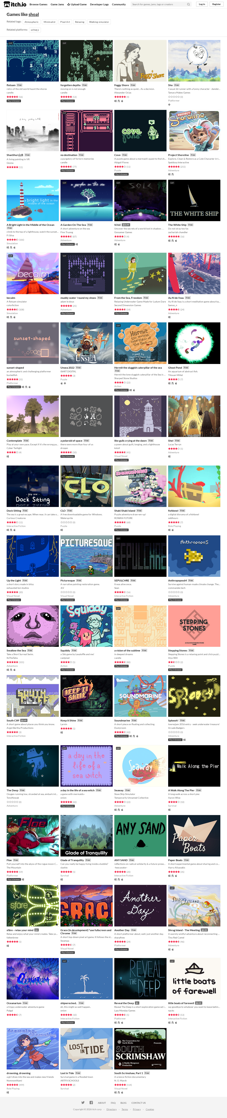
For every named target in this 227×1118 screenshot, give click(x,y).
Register (216, 4)
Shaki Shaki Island (124, 510)
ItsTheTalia (12, 657)
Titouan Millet (175, 375)
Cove (117, 154)
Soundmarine (122, 720)
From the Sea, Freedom (128, 297)
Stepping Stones (177, 650)
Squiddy (65, 650)
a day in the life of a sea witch (77, 790)
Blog (123, 1102)
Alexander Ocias (122, 92)
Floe (9, 860)
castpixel (65, 657)
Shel (170, 440)
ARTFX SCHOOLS (69, 1080)
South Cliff (13, 720)
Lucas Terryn (174, 444)
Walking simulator (99, 21)
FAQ (113, 1102)
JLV (62, 587)
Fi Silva (10, 235)
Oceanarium (14, 1003)
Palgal (10, 1010)
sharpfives (119, 937)
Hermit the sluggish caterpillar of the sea (138, 367)
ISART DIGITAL (68, 371)
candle (10, 92)
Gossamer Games (123, 232)
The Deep (12, 790)
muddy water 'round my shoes (78, 297)
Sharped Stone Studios (125, 378)
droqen (64, 448)
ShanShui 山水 (15, 154)
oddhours (173, 518)
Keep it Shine (68, 720)
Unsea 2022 (67, 367)
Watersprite (66, 518)
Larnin (63, 724)
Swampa (64, 940)
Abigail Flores (121, 162)
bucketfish (12, 375)
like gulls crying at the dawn (130, 440)
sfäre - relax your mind (20, 930)
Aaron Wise (174, 797)
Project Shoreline (178, 154)
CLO (63, 510)
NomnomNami (14, 1080)
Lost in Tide (67, 1073)
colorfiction (13, 305)
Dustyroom (120, 727)
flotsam (11, 85)
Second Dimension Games (127, 305)
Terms (125, 1109)
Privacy (137, 1109)
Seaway (119, 790)
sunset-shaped (15, 367)
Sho (170, 85)
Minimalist (50, 21)
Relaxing (79, 21)
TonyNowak (13, 797)
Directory (112, 1109)
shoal (34, 14)
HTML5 (35, 30)
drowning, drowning (18, 1073)
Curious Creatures (16, 518)
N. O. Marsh (120, 1080)
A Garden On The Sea (73, 224)
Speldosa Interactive (178, 162)
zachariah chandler (178, 232)
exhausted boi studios (18, 587)
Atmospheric (32, 21)
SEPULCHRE (121, 580)
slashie (63, 867)
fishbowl (173, 510)
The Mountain (14, 867)
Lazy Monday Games (124, 1010)
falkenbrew (12, 937)
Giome (10, 162)
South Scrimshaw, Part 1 (128, 1073)
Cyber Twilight (14, 448)
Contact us (138, 1102)
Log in (202, 4)
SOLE (117, 224)
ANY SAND (121, 860)
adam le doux (67, 301)
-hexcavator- (120, 867)
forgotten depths (70, 85)
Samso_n (172, 305)
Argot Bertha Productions (20, 727)
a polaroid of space (71, 440)
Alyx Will (173, 657)
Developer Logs (99, 4)
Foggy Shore (121, 85)
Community (119, 4)
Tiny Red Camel (176, 937)
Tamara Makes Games (179, 92)
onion (63, 797)
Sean (116, 587)
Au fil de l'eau (176, 297)
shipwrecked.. (68, 1003)
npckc (171, 1010)
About (102, 1102)
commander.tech (176, 587)
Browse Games (38, 4)
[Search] (188, 4)
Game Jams (57, 4)
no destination (68, 154)
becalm (11, 297)
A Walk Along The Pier (181, 790)
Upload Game (79, 4)
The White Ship (177, 224)
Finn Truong (66, 232)
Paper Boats (175, 860)
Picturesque (67, 580)
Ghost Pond (175, 367)
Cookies (150, 1109)
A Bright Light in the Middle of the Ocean (30, 224)
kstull (117, 448)
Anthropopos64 (177, 580)
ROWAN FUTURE (123, 518)
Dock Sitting (14, 510)
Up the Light (14, 580)
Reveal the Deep (124, 1003)
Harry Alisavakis (176, 867)
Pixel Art (65, 21)
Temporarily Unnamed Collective (131, 797)
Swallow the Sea (16, 650)
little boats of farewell (181, 1003)
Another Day (122, 930)
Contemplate (14, 440)
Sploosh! (173, 720)
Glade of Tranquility (72, 860)
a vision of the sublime (127, 650)
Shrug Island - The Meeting (184, 930)
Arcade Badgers (176, 727)
